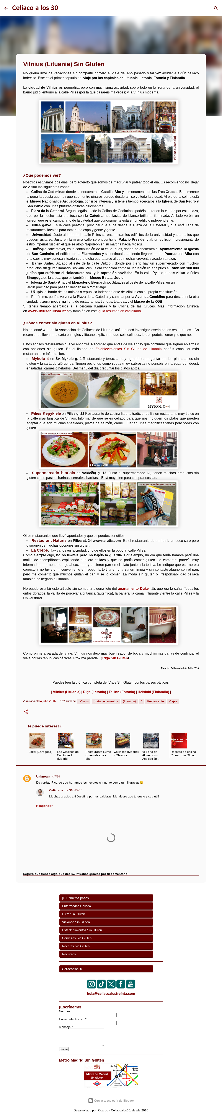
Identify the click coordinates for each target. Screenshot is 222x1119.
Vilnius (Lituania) (66, 692)
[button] (25, 712)
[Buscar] (216, 8)
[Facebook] (120, 987)
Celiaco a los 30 (35, 8)
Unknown (43, 776)
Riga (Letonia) (94, 692)
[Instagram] (91, 987)
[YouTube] (130, 987)
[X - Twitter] (111, 987)
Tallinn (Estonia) (122, 692)
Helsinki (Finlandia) (153, 692)
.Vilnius (84, 701)
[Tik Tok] (101, 987)
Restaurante (155, 701)
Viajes (173, 701)
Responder (44, 805)
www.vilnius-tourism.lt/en (48, 311)
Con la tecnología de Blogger (113, 1100)
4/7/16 (56, 776)
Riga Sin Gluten (115, 658)
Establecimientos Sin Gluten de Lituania (128, 349)
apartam (124, 588)
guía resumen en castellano (119, 311)
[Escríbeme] (111, 996)
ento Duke (140, 588)
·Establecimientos (106, 701)
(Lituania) (129, 701)
